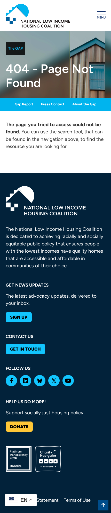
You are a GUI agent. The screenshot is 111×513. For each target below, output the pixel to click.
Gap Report (24, 104)
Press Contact (53, 104)
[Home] (38, 15)
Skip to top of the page (103, 505)
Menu (101, 17)
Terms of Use (77, 500)
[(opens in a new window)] (11, 380)
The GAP (15, 48)
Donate (19, 426)
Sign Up (18, 317)
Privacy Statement (40, 500)
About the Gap (84, 104)
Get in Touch (25, 349)
